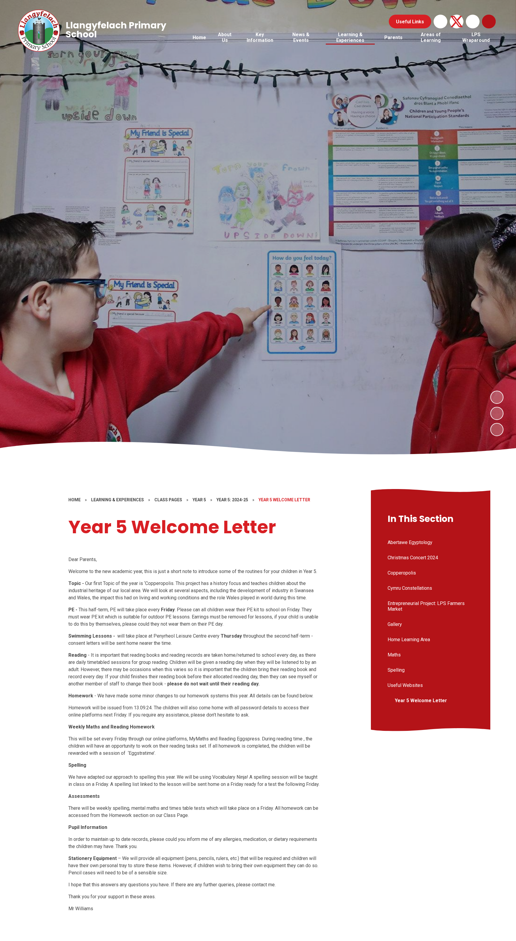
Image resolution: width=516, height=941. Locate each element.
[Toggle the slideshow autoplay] (496, 429)
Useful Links (410, 22)
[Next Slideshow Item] (496, 397)
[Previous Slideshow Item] (496, 413)
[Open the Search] (489, 21)
